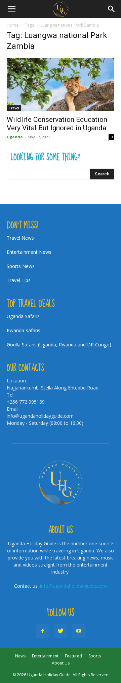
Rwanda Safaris (23, 330)
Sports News (21, 266)
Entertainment (45, 656)
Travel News (20, 238)
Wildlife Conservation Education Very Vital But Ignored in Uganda (57, 123)
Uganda (15, 136)
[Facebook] (42, 631)
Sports (94, 656)
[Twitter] (60, 631)
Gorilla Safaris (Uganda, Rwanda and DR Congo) (59, 344)
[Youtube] (78, 631)
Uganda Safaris (23, 316)
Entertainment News (29, 252)
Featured (73, 656)
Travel (14, 108)
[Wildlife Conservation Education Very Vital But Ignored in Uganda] (60, 84)
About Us (61, 663)
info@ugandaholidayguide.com (73, 586)
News (20, 656)
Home (12, 25)
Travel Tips (19, 280)
